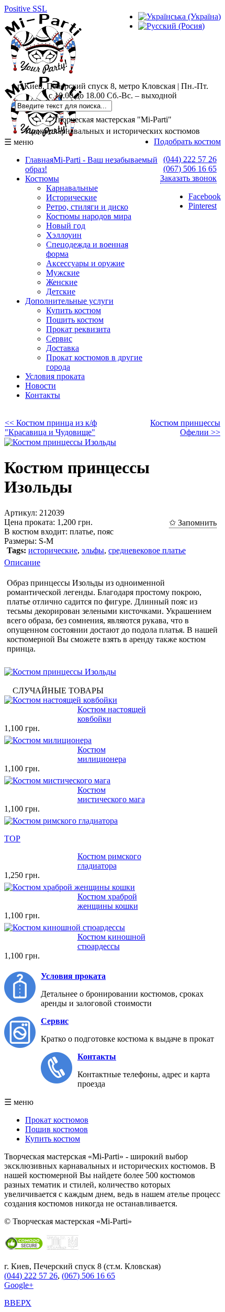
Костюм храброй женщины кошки (107, 901)
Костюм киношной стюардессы (111, 941)
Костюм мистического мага (111, 794)
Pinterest (202, 205)
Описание (22, 562)
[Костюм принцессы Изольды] (60, 442)
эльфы (93, 550)
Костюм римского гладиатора (109, 861)
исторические (52, 550)
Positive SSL (25, 8)
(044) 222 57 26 (190, 159)
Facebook (204, 196)
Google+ (18, 1285)
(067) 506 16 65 (190, 168)
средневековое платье (147, 550)
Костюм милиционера (101, 754)
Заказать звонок (188, 178)
